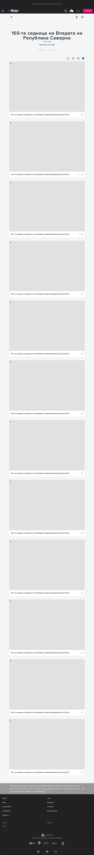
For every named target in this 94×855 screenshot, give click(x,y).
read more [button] (47, 41)
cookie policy (40, 791)
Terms (5, 826)
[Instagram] (55, 851)
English (5, 815)
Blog (4, 802)
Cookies (50, 807)
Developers (7, 807)
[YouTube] (47, 851)
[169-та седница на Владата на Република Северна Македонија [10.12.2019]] (47, 87)
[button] (76, 17)
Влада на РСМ (48, 45)
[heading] (13, 11)
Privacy (49, 823)
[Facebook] (38, 851)
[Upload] (71, 11)
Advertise (50, 802)
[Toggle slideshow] (68, 58)
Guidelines (6, 811)
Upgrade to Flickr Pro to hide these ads (47, 4)
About (5, 798)
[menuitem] (65, 11)
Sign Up (87, 11)
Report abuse (52, 811)
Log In (78, 11)
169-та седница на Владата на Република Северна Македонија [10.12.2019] (40, 115)
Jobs (49, 798)
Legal (5, 823)
